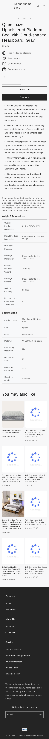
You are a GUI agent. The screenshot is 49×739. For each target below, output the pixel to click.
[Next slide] (30, 19)
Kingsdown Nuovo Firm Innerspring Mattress (11, 431)
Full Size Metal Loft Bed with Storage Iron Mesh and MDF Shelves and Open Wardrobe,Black (11, 478)
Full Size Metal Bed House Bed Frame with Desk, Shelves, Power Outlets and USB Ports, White (36, 570)
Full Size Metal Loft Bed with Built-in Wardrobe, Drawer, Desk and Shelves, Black (35, 478)
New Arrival (10, 609)
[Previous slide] (19, 19)
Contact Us (10, 632)
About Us (9, 626)
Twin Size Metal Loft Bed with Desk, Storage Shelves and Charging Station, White (35, 433)
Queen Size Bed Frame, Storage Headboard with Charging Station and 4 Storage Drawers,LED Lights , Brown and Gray (12, 524)
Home (8, 603)
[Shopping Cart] (44, 6)
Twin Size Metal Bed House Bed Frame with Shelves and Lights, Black (35, 522)
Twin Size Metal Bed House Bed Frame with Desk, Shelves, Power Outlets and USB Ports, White (11, 571)
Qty (3, 76)
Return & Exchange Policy (17, 655)
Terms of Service (13, 649)
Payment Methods (13, 662)
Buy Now (24, 97)
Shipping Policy (12, 674)
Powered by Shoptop (35, 735)
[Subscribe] (40, 714)
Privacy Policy (11, 668)
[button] (3, 6)
